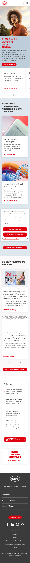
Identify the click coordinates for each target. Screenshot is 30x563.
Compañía (6, 494)
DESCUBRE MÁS (8, 64)
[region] (15, 225)
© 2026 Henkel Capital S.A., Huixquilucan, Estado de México (15, 554)
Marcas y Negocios (9, 500)
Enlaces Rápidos (8, 506)
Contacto (14, 517)
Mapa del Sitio (15, 531)
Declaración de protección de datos (15, 544)
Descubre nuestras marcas (14, 247)
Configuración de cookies (11, 239)
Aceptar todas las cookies (15, 235)
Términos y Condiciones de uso (15, 541)
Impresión (15, 537)
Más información (9, 88)
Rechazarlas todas (15, 229)
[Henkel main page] (4, 3)
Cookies (15, 547)
